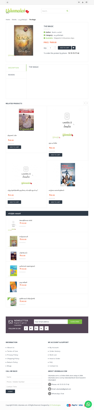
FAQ (51, 362)
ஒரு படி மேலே (53, 143)
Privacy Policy (12, 355)
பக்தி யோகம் (23, 253)
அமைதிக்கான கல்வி (25, 220)
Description (13, 68)
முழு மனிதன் (23, 282)
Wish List (53, 355)
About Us (10, 347)
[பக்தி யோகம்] (13, 256)
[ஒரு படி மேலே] (67, 123)
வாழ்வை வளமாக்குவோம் (56, 190)
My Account (54, 347)
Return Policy (12, 362)
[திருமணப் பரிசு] (26, 119)
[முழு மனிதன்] (13, 287)
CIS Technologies (55, 405)
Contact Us (54, 366)
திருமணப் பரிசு (12, 135)
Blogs (9, 366)
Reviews (11, 75)
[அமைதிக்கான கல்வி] (13, 225)
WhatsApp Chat (58, 394)
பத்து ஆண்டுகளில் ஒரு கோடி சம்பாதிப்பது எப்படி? (23, 190)
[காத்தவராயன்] (13, 241)
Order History (55, 351)
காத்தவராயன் (23, 237)
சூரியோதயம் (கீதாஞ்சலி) (27, 298)
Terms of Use (12, 351)
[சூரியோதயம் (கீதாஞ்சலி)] (13, 302)
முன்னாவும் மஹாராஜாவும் (27, 266)
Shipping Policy (13, 359)
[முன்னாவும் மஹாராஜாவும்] (13, 271)
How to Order (55, 359)
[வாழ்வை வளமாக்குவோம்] (67, 174)
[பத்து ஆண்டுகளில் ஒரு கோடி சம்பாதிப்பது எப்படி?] (26, 174)
